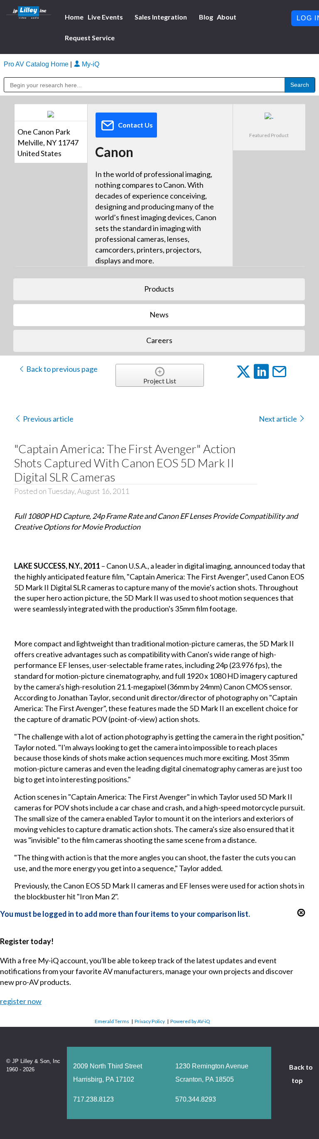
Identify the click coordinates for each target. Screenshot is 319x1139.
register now (21, 1001)
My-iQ (89, 64)
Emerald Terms (112, 1021)
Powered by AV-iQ (190, 1021)
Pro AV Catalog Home (37, 64)
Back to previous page (61, 368)
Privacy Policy (150, 1021)
